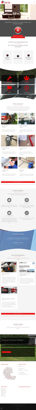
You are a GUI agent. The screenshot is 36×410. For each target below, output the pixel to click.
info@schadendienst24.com (23, 373)
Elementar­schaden (23, 125)
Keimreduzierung (4, 392)
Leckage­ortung (5, 170)
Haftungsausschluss (19, 404)
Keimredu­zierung (23, 147)
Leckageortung (3, 393)
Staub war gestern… (6, 273)
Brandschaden (5, 125)
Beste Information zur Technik (8, 298)
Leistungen (3, 127)
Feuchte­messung (5, 147)
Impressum (12, 404)
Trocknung (21, 170)
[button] (17, 244)
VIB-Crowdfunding (24, 404)
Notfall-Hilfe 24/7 (21, 366)
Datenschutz (14, 404)
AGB (16, 404)
